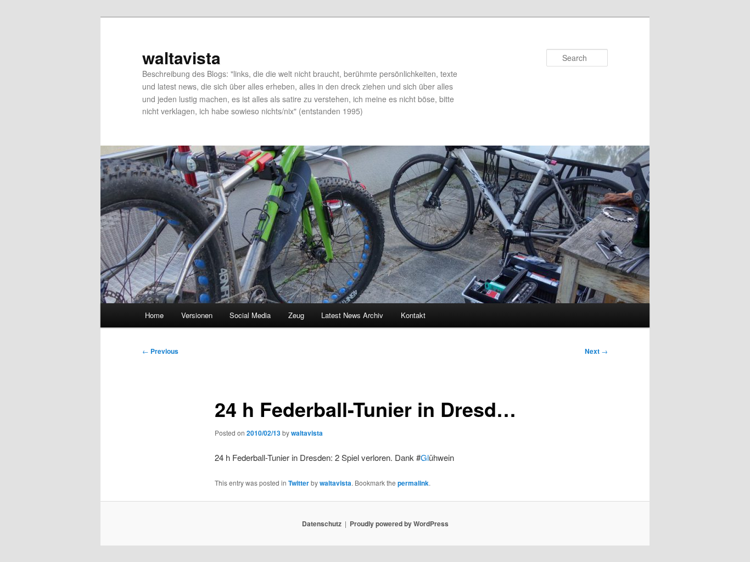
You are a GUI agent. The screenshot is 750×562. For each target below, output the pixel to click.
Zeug (296, 315)
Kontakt (413, 315)
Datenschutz (322, 523)
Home (154, 315)
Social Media (250, 315)
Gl (425, 457)
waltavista (181, 57)
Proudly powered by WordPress (399, 523)
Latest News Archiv (352, 315)
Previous (160, 351)
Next (596, 351)
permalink (413, 483)
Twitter (298, 483)
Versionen (196, 315)
